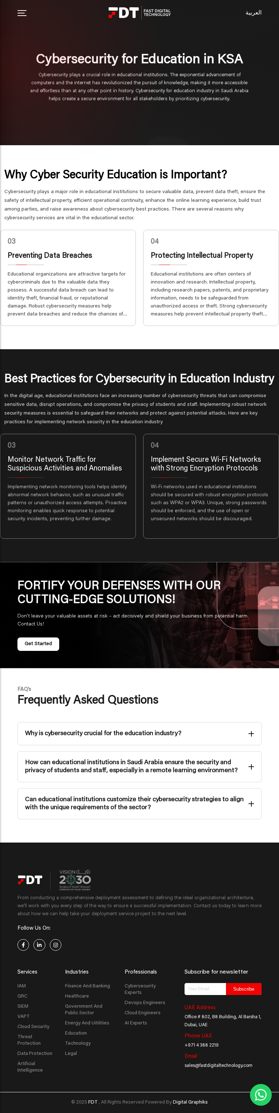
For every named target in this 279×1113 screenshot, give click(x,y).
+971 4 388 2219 (202, 1045)
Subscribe (243, 989)
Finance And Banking (87, 986)
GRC (22, 996)
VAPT (23, 1016)
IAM (21, 986)
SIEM (22, 1006)
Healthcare (77, 996)
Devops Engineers (145, 1003)
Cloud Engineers (143, 1013)
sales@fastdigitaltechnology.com (218, 1066)
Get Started (38, 644)
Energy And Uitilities (87, 1023)
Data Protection (34, 1053)
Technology (78, 1043)
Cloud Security (33, 1027)
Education (76, 1033)
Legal (71, 1053)
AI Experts (136, 1023)
